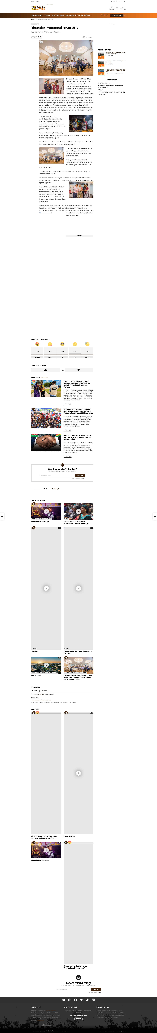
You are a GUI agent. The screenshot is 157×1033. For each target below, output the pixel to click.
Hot (117, 9)
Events (62, 15)
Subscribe (78, 1018)
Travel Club (55, 15)
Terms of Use (111, 1031)
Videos (66, 518)
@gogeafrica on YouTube (78, 1015)
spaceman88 (40, 1020)
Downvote (79, 370)
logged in (40, 694)
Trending (123, 9)
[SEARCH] (125, 15)
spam (83, 478)
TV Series (47, 15)
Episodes (41, 518)
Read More (67, 404)
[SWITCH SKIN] (101, 15)
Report (80, 235)
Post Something (117, 15)
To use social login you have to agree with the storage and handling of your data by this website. (55, 702)
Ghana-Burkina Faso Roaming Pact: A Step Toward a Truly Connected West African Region (77, 437)
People (84, 672)
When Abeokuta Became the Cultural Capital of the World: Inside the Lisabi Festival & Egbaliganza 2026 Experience (78, 411)
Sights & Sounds (47, 672)
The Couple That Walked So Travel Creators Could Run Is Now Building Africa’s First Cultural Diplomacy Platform (77, 384)
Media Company (37, 15)
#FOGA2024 (79, 15)
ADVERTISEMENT (50, 4)
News (78, 672)
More (78, 400)
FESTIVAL (87, 15)
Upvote (45, 370)
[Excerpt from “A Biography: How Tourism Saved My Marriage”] (78, 903)
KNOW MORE (45, 1024)
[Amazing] (33, 381)
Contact (37, 1)
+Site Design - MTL (65, 1031)
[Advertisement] (77, 8)
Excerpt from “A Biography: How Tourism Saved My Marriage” (75, 967)
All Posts (44, 378)
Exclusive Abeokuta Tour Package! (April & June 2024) (115, 53)
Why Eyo (34, 651)
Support (33, 1)
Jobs (100, 1031)
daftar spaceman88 (51, 1010)
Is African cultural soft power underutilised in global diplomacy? (76, 523)
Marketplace (70, 15)
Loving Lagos (36, 675)
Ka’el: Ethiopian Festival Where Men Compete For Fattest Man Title (44, 837)
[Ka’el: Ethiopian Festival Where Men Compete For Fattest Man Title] (46, 773)
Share (41, 42)
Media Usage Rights (121, 1031)
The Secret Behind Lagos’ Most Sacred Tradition (78, 652)
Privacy (104, 1031)
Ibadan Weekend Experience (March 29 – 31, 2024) (116, 61)
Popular (111, 9)
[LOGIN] (107, 15)
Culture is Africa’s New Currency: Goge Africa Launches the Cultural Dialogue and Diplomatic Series (78, 677)
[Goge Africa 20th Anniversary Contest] (2, 516)
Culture (34, 518)
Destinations (36, 672)
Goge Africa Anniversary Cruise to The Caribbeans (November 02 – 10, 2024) (116, 70)
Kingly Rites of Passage (40, 522)
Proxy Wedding (69, 836)
